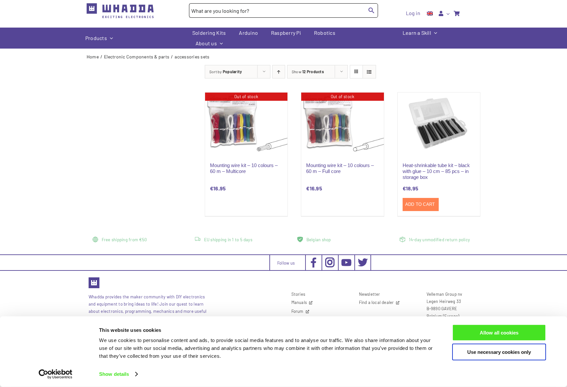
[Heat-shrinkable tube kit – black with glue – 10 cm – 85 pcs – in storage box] (439, 123)
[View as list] (369, 71)
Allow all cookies (499, 332)
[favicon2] (94, 279)
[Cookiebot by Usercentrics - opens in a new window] (55, 374)
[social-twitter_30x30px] (363, 260)
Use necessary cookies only (499, 352)
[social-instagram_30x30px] (330, 260)
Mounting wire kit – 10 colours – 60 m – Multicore (244, 168)
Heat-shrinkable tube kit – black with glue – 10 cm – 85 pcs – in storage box (436, 171)
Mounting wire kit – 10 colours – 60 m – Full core (340, 168)
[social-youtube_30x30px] (346, 261)
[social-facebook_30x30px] (313, 260)
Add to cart (420, 204)
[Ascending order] (278, 71)
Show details (114, 374)
